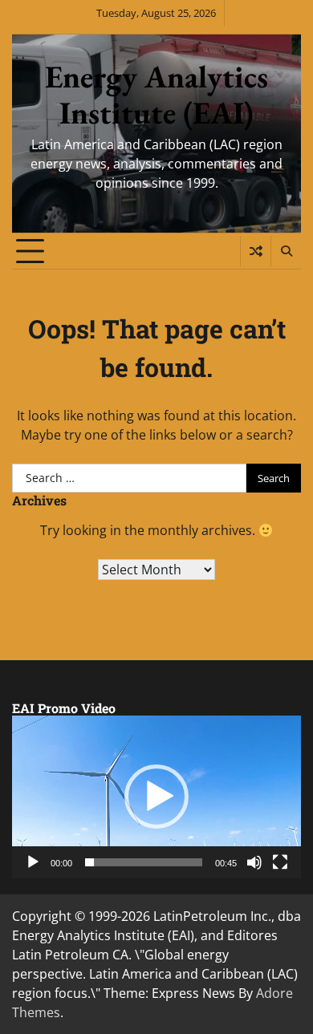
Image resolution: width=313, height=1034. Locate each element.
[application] (156, 797)
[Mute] (254, 862)
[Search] (285, 251)
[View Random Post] (255, 251)
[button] (156, 796)
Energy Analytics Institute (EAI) (156, 94)
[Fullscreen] (280, 862)
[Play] (33, 862)
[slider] (143, 862)
